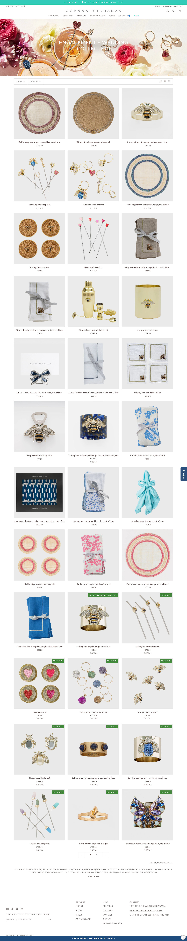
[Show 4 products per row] (170, 81)
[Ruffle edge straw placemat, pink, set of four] (147, 555)
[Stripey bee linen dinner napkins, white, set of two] (39, 301)
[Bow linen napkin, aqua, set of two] (147, 492)
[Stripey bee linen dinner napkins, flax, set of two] (147, 238)
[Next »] (105, 854)
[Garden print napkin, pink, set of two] (93, 555)
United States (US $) (16, 6)
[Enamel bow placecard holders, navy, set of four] (39, 363)
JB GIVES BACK (83, 919)
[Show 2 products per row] (160, 81)
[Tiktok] (12, 909)
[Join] (47, 919)
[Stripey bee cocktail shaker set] (93, 301)
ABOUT (79, 906)
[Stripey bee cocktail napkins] (147, 363)
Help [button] (105, 902)
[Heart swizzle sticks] (93, 238)
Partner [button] (134, 902)
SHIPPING (108, 906)
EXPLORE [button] (80, 902)
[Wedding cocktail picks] (39, 175)
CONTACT (107, 915)
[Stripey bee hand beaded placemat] (93, 113)
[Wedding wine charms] (93, 175)
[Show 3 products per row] (165, 81)
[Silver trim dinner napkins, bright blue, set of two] (39, 617)
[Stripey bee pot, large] (147, 301)
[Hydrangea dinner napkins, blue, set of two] (93, 492)
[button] (53, 16)
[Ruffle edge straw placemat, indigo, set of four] (147, 175)
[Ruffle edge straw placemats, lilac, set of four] (39, 113)
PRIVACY (107, 919)
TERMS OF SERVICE (112, 923)
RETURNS (107, 910)
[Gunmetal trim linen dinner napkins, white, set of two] (93, 363)
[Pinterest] (17, 909)
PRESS (79, 915)
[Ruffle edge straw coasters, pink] (39, 555)
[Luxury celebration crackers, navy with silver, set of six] (39, 492)
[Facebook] (7, 909)
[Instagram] (22, 909)
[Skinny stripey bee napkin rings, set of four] (147, 113)
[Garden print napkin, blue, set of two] (147, 426)
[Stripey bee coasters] (39, 238)
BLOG (79, 910)
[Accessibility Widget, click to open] (183, 937)
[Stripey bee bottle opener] (39, 426)
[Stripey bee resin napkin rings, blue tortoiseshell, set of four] (93, 426)
